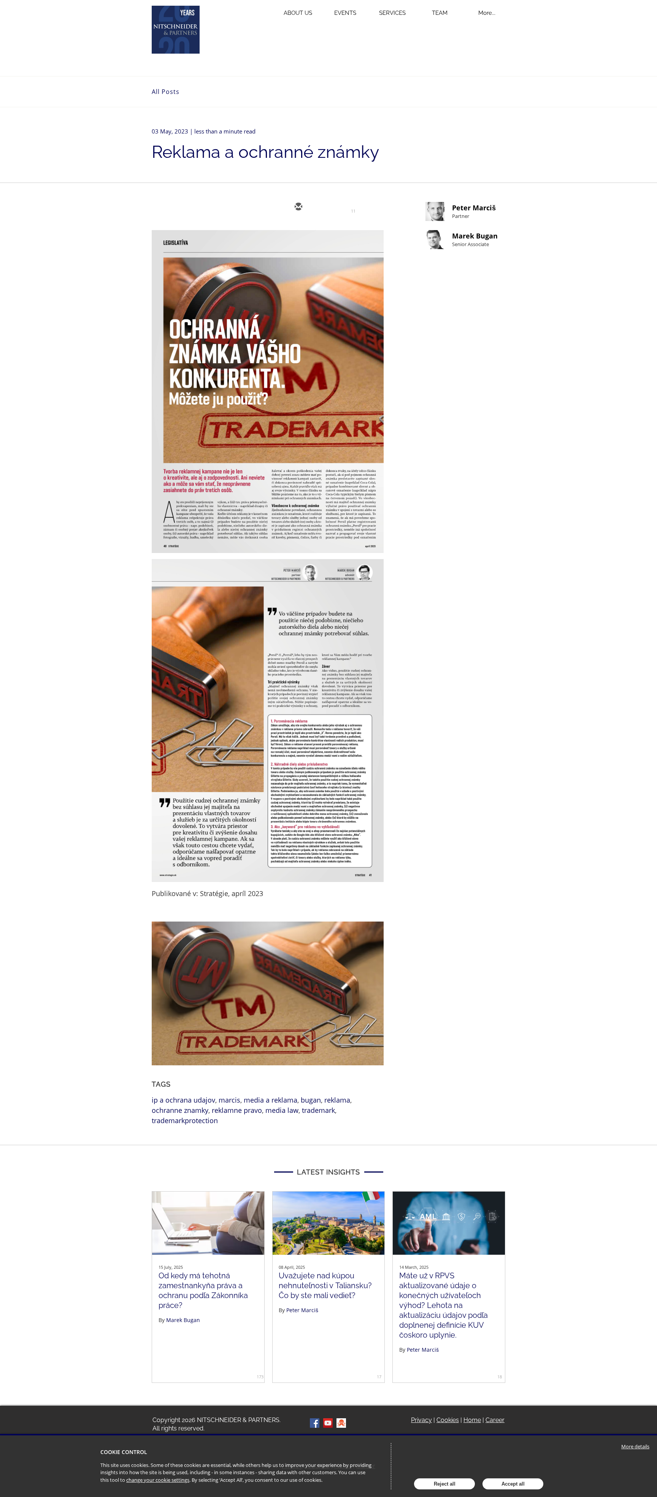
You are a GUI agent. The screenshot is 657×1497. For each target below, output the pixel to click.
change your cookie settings (157, 1479)
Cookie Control (123, 1452)
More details (635, 1446)
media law (281, 1110)
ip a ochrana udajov (183, 1099)
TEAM (440, 13)
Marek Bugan (475, 235)
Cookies (447, 1420)
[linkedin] (343, 207)
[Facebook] (314, 1423)
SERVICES (392, 13)
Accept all (513, 1484)
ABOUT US (298, 13)
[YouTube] (328, 1423)
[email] (297, 207)
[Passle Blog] (341, 1423)
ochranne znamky (180, 1110)
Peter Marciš (474, 207)
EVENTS (345, 13)
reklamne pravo (237, 1110)
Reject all (444, 1484)
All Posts (165, 91)
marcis (229, 1099)
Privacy (421, 1420)
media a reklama (270, 1099)
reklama (337, 1099)
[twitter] (320, 207)
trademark (318, 1110)
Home (472, 1420)
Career (495, 1420)
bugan (311, 1099)
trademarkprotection (185, 1120)
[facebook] (366, 207)
